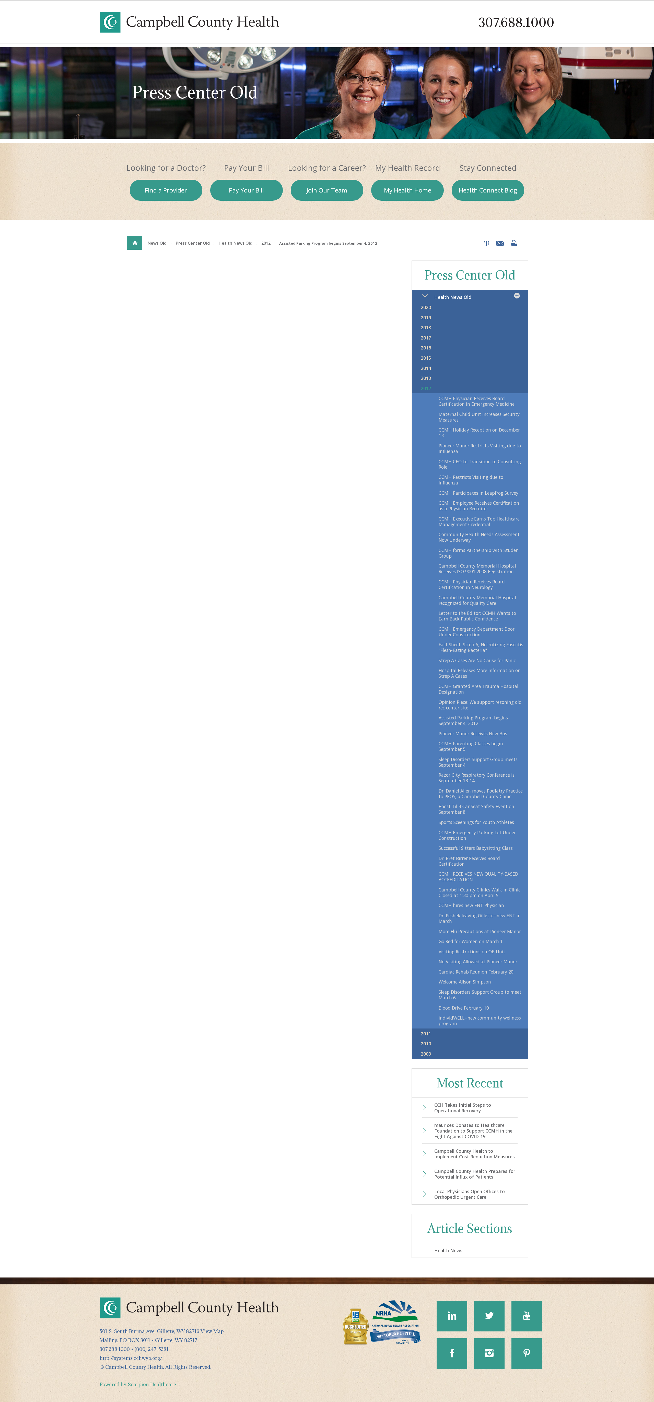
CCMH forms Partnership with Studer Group (478, 553)
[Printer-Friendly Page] (513, 243)
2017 (426, 338)
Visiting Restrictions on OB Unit (472, 951)
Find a (166, 190)
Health (488, 190)
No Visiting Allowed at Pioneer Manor (478, 961)
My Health (407, 190)
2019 (426, 317)
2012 (266, 243)
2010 (426, 1044)
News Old (157, 243)
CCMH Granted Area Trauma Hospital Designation (478, 689)
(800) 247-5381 (152, 1349)
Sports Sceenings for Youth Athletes (476, 822)
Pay (246, 190)
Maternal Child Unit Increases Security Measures (479, 417)
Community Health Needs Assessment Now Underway (479, 537)
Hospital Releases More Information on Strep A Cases (480, 673)
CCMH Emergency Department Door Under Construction (477, 632)
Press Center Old (193, 243)
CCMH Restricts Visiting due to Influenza (471, 480)
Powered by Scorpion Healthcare (138, 1384)
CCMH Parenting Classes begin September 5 (471, 746)
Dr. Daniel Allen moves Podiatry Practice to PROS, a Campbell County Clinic (481, 793)
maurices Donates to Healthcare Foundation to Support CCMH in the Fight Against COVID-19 (473, 1130)
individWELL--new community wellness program (480, 1020)
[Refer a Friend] (499, 243)
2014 (426, 368)
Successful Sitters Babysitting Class (476, 848)
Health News (448, 1250)
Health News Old (235, 243)
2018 (426, 327)
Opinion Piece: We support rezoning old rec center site (480, 705)
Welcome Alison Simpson (465, 982)
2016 (426, 348)
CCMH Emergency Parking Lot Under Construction (477, 835)
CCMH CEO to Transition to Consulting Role (480, 464)
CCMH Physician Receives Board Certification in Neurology (472, 584)
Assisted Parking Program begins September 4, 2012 (473, 720)
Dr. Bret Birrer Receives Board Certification (469, 861)
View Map (212, 1331)
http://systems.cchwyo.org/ (131, 1358)
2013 (426, 378)
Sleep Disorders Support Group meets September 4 (478, 762)
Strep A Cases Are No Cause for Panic (477, 660)
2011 (426, 1034)
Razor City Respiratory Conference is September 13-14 (477, 778)
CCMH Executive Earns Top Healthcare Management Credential (479, 521)
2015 (426, 358)
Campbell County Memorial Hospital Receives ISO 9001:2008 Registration (477, 568)
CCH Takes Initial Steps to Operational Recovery (462, 1108)
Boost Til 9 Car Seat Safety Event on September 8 (476, 809)
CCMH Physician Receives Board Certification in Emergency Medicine (477, 401)
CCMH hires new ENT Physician (471, 905)
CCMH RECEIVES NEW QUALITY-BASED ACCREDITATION (478, 877)
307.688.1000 (516, 22)
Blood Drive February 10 (464, 1008)
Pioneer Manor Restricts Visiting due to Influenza (480, 448)
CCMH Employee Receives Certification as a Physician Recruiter (479, 506)
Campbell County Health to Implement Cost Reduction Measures (474, 1154)
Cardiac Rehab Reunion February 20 (476, 972)
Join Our (327, 190)
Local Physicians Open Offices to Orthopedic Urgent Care (469, 1194)
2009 (426, 1054)
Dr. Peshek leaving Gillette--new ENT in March (480, 918)
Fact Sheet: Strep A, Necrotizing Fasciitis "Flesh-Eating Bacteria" (481, 647)
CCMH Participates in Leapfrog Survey (478, 493)
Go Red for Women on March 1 (471, 941)
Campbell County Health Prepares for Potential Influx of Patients (474, 1174)
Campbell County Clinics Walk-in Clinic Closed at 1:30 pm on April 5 (479, 892)
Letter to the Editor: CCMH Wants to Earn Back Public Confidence (477, 616)
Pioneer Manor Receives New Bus (473, 733)
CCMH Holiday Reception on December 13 (479, 432)
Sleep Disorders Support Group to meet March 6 (480, 995)
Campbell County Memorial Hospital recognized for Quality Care (477, 600)
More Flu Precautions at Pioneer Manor (480, 931)
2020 (426, 307)
